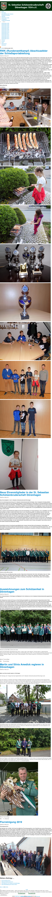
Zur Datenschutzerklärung (26, 896)
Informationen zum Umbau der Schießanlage (11, 883)
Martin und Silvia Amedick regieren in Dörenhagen (22, 666)
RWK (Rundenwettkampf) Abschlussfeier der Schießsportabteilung (24, 52)
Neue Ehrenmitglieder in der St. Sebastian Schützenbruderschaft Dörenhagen (24, 494)
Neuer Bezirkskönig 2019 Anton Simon (9, 884)
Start (1, 887)
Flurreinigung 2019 (11, 822)
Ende (7, 887)
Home (1, 48)
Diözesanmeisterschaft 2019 (7, 882)
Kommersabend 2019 (6, 880)
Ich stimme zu (3, 894)
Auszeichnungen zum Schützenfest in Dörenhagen (22, 590)
